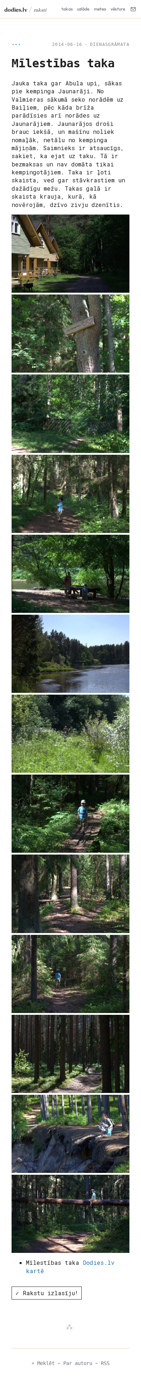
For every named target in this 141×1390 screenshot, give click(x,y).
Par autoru (77, 1363)
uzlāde (83, 9)
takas (67, 9)
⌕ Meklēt (43, 1363)
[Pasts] (133, 9)
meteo (100, 9)
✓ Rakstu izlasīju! (47, 1293)
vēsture (118, 9)
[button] (70, 254)
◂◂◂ (16, 44)
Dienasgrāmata (109, 44)
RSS (105, 1363)
